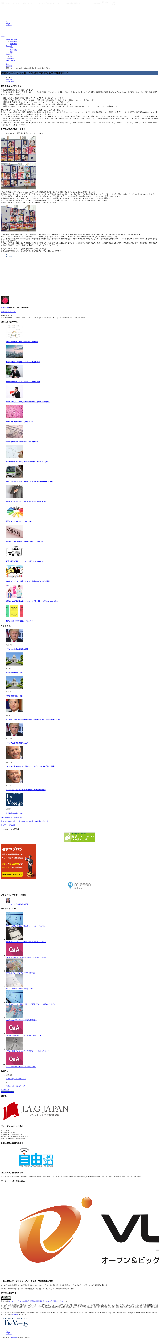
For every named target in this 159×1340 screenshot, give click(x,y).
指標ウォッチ (10, 60)
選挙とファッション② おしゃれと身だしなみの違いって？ (28, 501)
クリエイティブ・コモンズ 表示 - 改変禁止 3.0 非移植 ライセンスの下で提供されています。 (37, 1301)
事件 (12, 48)
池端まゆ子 (10, 81)
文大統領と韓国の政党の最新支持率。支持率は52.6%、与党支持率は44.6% (33, 719)
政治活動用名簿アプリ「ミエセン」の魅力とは (23, 382)
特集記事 (9, 54)
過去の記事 (5, 1090)
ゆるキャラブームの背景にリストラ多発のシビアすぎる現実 (28, 581)
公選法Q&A (10, 58)
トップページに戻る (8, 825)
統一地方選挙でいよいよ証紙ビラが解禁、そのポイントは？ (28, 402)
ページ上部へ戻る (7, 1092)
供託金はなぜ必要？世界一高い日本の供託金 (22, 442)
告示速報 (13, 42)
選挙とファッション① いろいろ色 (19, 521)
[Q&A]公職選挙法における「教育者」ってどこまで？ (25, 1035)
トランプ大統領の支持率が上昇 (17, 743)
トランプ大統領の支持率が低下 (17, 649)
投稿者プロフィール (8, 312)
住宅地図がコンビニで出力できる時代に (20, 973)
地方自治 (13, 50)
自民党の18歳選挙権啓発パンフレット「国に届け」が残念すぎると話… (32, 601)
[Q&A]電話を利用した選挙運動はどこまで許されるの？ (26, 957)
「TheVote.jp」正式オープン (16, 1079)
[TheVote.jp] (15, 16)
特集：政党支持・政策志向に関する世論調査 (22, 342)
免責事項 (15, 1314)
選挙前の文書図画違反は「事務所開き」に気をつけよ (25, 541)
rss (6, 21)
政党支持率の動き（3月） (15, 672)
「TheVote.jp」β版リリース (15, 1086)
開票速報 (13, 44)
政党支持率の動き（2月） (15, 813)
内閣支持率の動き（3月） (15, 696)
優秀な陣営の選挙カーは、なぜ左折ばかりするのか (24, 561)
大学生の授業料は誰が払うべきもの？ (19, 989)
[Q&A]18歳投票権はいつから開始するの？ (21, 1067)
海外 (12, 52)
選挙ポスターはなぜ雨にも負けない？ (19, 422)
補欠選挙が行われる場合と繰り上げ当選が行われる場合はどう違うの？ (32, 1004)
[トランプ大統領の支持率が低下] (8, 902)
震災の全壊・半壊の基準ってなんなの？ (20, 621)
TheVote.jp (13, 1337)
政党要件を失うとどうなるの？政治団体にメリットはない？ (28, 461)
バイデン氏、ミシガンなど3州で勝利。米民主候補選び (26, 790)
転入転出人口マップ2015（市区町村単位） (21, 1020)
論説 (12, 56)
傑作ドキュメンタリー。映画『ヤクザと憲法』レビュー (26, 942)
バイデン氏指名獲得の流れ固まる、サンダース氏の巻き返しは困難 (30, 766)
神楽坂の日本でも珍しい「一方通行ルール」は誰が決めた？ (28, 1051)
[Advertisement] (28, 31)
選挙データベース (12, 39)
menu (3, 36)
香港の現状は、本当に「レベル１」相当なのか (23, 362)
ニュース (9, 46)
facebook (9, 25)
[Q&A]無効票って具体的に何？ (12, 817)
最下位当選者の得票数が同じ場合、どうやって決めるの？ (27, 926)
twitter (8, 23)
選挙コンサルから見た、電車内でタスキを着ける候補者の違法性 (29, 481)
